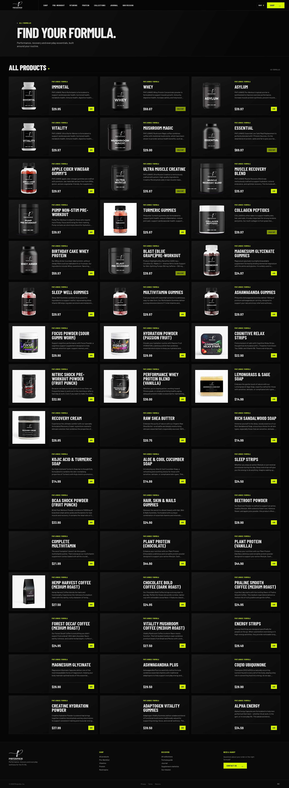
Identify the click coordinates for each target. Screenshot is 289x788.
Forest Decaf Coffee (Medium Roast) (71, 626)
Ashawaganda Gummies (255, 292)
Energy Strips (248, 623)
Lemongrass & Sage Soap (252, 376)
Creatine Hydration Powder (70, 708)
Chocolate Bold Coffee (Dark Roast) (162, 584)
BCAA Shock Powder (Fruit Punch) (70, 502)
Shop (45, 5)
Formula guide (167, 760)
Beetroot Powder (251, 500)
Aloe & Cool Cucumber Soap (163, 461)
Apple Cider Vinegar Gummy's (70, 171)
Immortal (60, 86)
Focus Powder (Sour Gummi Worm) (70, 335)
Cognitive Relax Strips (250, 335)
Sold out (180, 109)
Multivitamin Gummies (163, 292)
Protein (85, 5)
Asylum (241, 86)
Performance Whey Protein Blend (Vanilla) (161, 378)
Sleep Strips (246, 459)
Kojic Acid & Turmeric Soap (72, 461)
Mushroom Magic (158, 128)
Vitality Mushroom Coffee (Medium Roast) (163, 626)
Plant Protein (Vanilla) (248, 543)
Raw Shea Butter (159, 418)
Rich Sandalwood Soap (255, 418)
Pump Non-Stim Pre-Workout (70, 212)
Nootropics (103, 770)
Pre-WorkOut (59, 5)
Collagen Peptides (252, 210)
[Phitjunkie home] (21, 5)
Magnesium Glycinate (71, 664)
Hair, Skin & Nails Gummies (159, 502)
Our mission (166, 770)
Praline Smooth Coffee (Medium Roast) (255, 584)
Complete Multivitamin (64, 543)
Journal (114, 5)
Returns (158, 784)
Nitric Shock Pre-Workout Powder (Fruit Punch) (68, 378)
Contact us (235, 766)
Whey (148, 86)
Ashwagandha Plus (160, 664)
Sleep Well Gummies (70, 292)
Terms (150, 784)
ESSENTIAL (244, 128)
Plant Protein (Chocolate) (156, 543)
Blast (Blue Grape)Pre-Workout (162, 253)
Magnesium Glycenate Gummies (254, 253)
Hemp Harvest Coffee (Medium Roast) (71, 584)
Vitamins (74, 5)
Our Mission (128, 5)
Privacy (143, 784)
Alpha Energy (247, 705)
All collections (167, 756)
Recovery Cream (67, 418)
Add (91, 109)
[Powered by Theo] (278, 784)
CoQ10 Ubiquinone (250, 664)
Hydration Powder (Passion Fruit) (160, 335)
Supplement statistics (170, 766)
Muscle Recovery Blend (250, 171)
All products (104, 756)
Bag (261, 5)
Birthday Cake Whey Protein (70, 253)
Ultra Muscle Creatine (164, 169)
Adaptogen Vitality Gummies (161, 708)
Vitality (59, 128)
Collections (100, 5)
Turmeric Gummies (159, 210)
